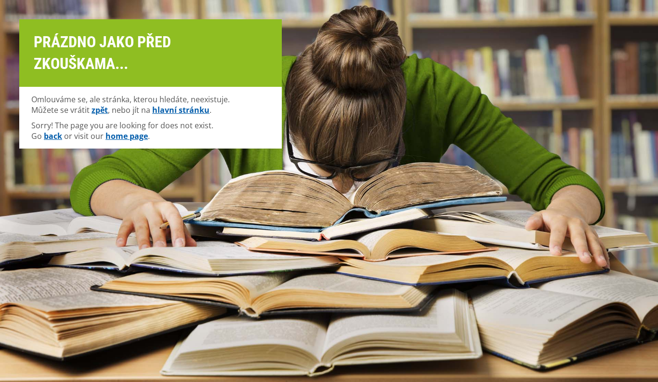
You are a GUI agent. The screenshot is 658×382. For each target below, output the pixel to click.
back (53, 136)
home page (126, 136)
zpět (100, 110)
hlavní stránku (181, 110)
